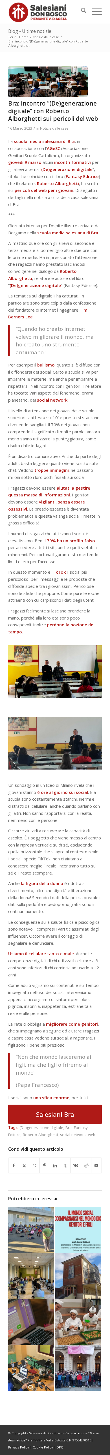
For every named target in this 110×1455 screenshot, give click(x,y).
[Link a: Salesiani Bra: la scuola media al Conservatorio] (78, 1368)
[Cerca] (80, 11)
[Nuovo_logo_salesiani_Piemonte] (45, 11)
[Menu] (94, 11)
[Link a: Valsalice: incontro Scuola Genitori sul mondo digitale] (78, 1230)
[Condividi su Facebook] (13, 1165)
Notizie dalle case (54, 128)
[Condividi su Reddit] (86, 1165)
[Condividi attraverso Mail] (96, 1165)
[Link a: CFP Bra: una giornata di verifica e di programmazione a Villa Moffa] (31, 1276)
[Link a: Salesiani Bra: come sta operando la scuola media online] (31, 1322)
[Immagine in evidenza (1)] (48, 82)
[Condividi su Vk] (76, 1165)
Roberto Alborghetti (40, 1134)
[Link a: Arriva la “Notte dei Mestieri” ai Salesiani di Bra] (78, 1322)
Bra (68, 1127)
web (91, 1134)
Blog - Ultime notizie (29, 31)
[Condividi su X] (24, 1165)
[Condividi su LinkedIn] (55, 1165)
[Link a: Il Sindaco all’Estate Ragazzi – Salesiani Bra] (31, 1230)
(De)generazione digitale (41, 1127)
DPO (60, 1447)
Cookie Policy (43, 1447)
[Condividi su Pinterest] (45, 1165)
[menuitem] (80, 11)
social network (73, 1134)
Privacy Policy (18, 1447)
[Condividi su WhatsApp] (34, 1165)
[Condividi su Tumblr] (65, 1165)
